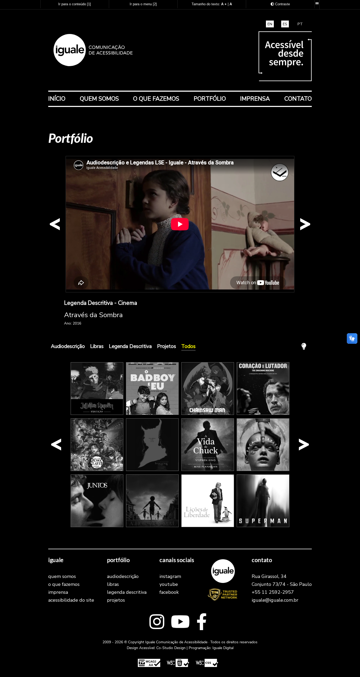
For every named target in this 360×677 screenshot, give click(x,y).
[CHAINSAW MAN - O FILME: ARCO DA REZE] (207, 413)
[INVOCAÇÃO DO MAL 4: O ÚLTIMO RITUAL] (152, 470)
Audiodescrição (68, 346)
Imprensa (255, 99)
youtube (168, 584)
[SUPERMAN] (263, 526)
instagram (170, 576)
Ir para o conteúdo (74, 4)
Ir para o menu (143, 4)
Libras (97, 346)
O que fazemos (156, 99)
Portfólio (210, 99)
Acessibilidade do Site (71, 600)
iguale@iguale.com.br (275, 600)
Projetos (166, 346)
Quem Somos (99, 99)
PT (300, 24)
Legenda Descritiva (130, 346)
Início (56, 99)
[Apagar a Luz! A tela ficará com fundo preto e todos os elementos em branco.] (303, 346)
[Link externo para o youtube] (180, 622)
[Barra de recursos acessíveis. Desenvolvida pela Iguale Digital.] (317, 3)
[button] (55, 224)
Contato (298, 99)
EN (269, 24)
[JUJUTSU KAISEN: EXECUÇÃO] (97, 413)
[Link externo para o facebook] (201, 622)
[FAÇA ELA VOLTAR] (263, 470)
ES (285, 24)
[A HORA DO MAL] (152, 526)
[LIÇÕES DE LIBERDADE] (207, 526)
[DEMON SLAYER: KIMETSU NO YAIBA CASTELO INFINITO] (97, 470)
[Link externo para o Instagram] (156, 622)
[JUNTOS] (97, 526)
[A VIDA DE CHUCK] (207, 470)
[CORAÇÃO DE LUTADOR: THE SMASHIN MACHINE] (263, 413)
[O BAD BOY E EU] (152, 413)
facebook (169, 592)
